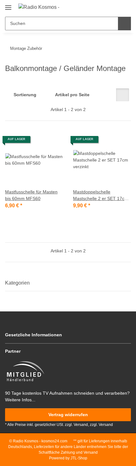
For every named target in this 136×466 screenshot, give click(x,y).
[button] (106, 7)
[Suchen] (124, 23)
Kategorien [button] (17, 283)
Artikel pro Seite (72, 94)
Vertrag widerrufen (68, 414)
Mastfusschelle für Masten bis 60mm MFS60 (31, 195)
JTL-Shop (79, 458)
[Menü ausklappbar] (8, 5)
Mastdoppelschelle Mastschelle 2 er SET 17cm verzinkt (100, 195)
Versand (106, 424)
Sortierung (25, 94)
